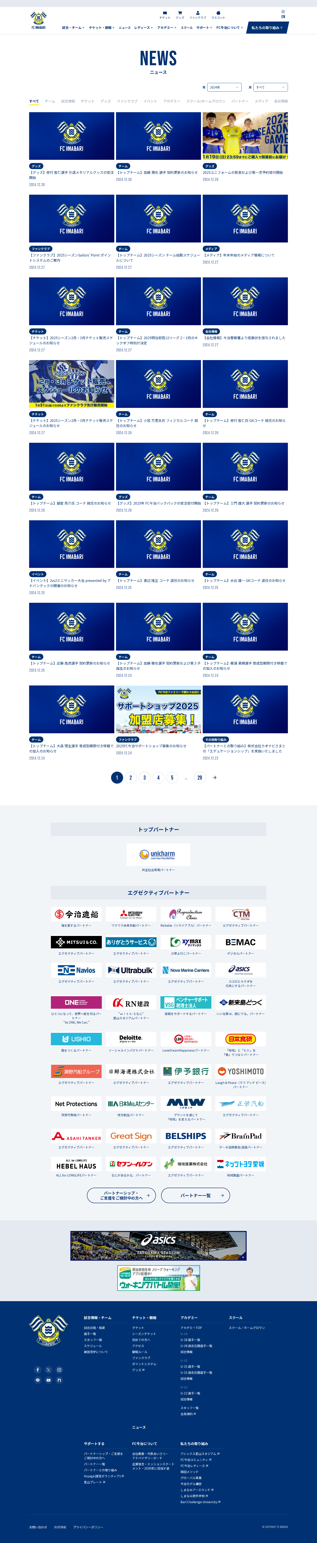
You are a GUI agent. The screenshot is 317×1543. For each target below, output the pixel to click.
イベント (150, 101)
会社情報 (281, 101)
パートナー (240, 101)
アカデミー (171, 101)
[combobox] (224, 87)
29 (200, 778)
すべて (34, 101)
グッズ (105, 101)
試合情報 (68, 101)
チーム (50, 101)
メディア (261, 101)
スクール (236, 1317)
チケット (88, 101)
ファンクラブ (127, 101)
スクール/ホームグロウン (206, 101)
